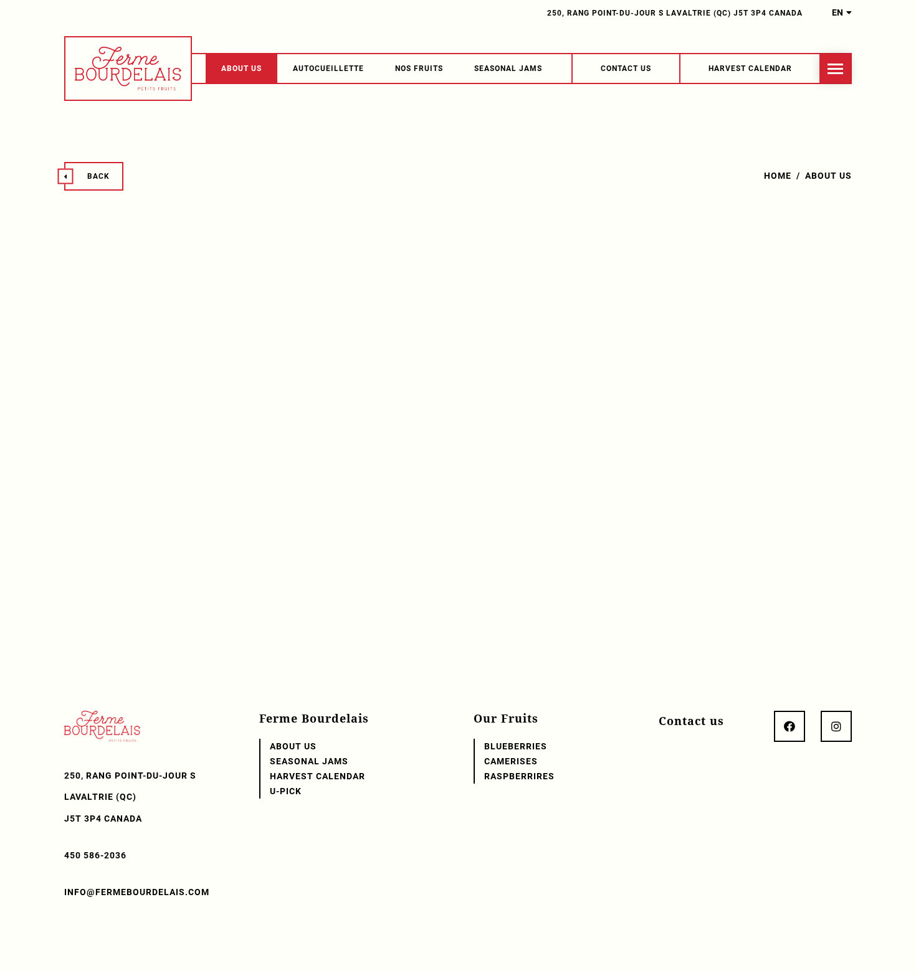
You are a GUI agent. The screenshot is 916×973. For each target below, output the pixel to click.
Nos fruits (419, 68)
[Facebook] (789, 726)
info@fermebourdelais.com (136, 892)
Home (777, 176)
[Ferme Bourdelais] (128, 68)
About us (241, 68)
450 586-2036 (95, 855)
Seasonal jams (508, 68)
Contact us (691, 720)
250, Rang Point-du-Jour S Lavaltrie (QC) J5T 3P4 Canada (675, 13)
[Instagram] (836, 726)
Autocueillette (328, 68)
